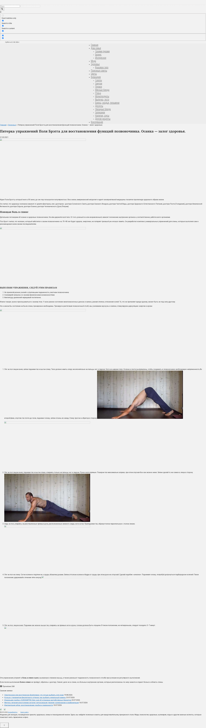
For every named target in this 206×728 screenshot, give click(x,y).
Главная (94, 45)
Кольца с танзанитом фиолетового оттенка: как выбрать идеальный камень (35, 698)
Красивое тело (101, 67)
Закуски (98, 83)
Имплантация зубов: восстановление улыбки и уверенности (28, 705)
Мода (93, 61)
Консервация (97, 122)
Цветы (94, 74)
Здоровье (95, 64)
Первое (98, 86)
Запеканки (100, 112)
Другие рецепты (102, 119)
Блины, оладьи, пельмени (107, 103)
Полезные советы (99, 70)
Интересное (100, 58)
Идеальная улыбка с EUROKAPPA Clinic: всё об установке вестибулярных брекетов (37, 700)
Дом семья (96, 48)
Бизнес (98, 54)
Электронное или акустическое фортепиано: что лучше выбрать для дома (34, 695)
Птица (98, 93)
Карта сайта (24, 712)
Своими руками (102, 51)
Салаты (98, 80)
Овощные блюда (103, 109)
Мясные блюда (102, 90)
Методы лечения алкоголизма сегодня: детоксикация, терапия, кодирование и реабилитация (41, 703)
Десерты (99, 106)
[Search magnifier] (2, 9)
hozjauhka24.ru (12, 712)
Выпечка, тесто (102, 99)
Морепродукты (102, 96)
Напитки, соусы (102, 115)
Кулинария (96, 77)
